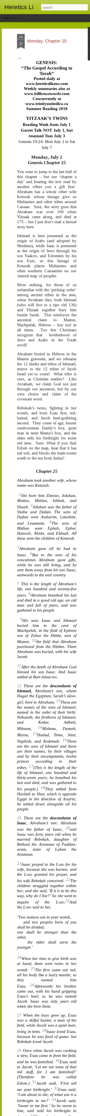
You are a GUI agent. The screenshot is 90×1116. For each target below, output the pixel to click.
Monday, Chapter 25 (47, 41)
